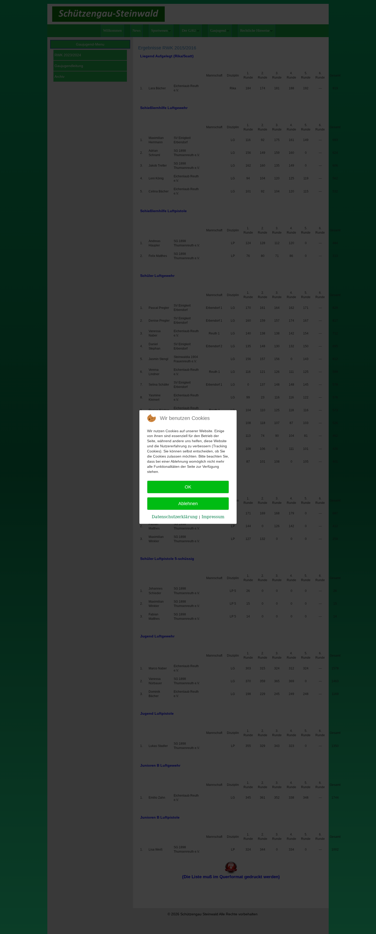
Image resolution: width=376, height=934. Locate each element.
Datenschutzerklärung (174, 516)
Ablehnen (188, 503)
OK (188, 487)
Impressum (213, 516)
